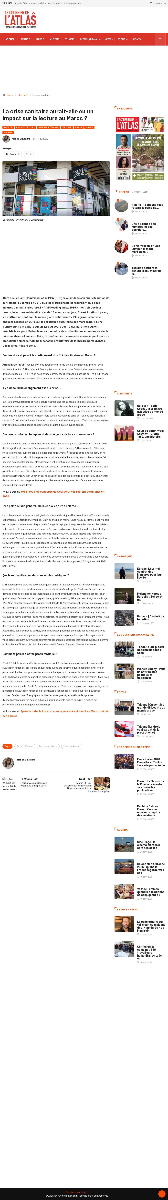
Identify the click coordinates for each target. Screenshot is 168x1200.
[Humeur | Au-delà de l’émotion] (124, 618)
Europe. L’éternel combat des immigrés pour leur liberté (149, 573)
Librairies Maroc (71, 746)
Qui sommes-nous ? (77, 1192)
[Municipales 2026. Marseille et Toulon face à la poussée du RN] (124, 762)
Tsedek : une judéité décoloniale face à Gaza (151, 649)
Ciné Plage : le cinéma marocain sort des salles (148, 845)
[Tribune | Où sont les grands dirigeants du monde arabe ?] (124, 707)
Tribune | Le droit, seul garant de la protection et (149, 729)
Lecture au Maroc (48, 746)
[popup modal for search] (160, 39)
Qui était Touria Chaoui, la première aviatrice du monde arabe (150, 410)
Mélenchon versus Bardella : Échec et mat (149, 596)
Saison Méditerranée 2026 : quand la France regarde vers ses (151, 868)
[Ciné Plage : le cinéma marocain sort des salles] (124, 844)
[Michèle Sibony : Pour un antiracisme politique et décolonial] (124, 671)
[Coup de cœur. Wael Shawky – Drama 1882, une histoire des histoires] (124, 433)
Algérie (54, 39)
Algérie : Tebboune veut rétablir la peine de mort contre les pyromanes (48, 3)
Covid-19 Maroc (25, 746)
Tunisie (69, 39)
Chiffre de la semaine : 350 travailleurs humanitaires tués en (149, 952)
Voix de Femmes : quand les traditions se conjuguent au (150, 892)
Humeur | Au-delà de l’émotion (150, 617)
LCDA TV (136, 39)
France (25, 39)
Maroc (40, 39)
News (108, 39)
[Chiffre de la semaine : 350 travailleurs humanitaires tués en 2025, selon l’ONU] (124, 949)
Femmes (141, 666)
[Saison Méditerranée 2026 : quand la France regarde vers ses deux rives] (124, 866)
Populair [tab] (141, 192)
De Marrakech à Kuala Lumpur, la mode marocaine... (146, 248)
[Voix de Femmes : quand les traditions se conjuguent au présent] (124, 891)
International (89, 39)
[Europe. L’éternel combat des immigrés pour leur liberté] (124, 571)
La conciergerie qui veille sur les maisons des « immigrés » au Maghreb (151, 926)
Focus (121, 39)
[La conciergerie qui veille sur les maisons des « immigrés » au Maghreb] (124, 924)
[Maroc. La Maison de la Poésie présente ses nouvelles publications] (124, 784)
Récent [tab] (124, 192)
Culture (67, 127)
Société (8, 132)
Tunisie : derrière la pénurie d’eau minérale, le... (147, 270)
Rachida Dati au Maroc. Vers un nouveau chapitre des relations (148, 810)
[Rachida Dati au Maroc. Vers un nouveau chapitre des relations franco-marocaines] (124, 809)
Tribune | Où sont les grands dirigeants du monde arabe (151, 707)
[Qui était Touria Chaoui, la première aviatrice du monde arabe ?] (124, 408)
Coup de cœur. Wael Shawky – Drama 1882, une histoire (150, 433)
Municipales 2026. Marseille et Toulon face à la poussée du (151, 762)
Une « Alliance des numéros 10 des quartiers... (144, 226)
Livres (78, 127)
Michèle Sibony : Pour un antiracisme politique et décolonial (151, 673)
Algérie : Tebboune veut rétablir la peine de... (147, 206)
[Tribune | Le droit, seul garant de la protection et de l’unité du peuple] (124, 729)
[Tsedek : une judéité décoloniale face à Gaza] (124, 649)
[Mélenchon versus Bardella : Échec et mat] (124, 596)
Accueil (10, 39)
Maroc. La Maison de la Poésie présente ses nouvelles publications (150, 785)
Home (10, 95)
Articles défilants (49, 127)
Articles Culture (25, 127)
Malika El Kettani (21, 138)
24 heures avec (145, 803)
